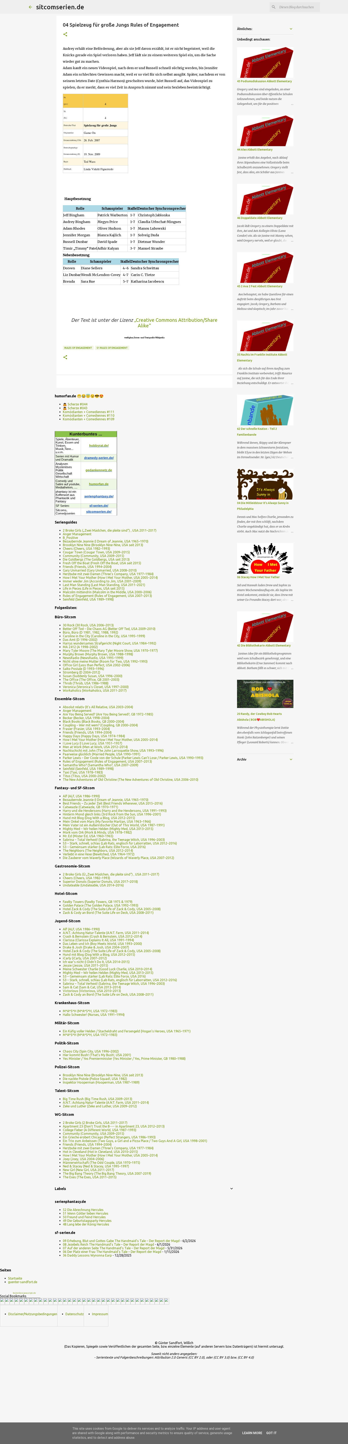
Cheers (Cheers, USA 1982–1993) (86, 548)
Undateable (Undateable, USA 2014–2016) (93, 885)
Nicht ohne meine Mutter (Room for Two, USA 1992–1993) (105, 661)
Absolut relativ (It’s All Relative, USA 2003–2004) (98, 707)
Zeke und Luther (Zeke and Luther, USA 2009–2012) (100, 1106)
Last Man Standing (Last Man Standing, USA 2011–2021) (104, 585)
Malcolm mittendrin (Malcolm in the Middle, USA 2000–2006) (107, 592)
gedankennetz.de (99, 470)
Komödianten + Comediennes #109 (88, 419)
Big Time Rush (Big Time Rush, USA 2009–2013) (97, 1099)
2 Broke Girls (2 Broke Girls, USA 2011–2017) (95, 1122)
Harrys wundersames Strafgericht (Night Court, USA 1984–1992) (109, 643)
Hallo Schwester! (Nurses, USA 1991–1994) (94, 1014)
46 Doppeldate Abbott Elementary (259, 218)
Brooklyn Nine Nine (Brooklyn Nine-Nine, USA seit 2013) (103, 545)
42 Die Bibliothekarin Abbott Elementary (264, 645)
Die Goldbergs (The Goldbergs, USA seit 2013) (96, 559)
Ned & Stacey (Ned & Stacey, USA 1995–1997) (96, 1166)
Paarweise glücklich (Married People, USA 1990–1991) (101, 754)
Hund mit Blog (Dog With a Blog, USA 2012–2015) (99, 818)
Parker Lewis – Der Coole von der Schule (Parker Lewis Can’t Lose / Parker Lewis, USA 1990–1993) (133, 758)
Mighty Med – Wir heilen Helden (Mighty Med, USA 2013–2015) (108, 829)
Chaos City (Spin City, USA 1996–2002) (91, 1051)
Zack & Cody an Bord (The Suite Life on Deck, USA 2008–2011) (108, 912)
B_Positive (70, 537)
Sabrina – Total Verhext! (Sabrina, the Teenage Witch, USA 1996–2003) (114, 839)
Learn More (252, 1433)
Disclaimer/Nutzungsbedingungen (32, 1314)
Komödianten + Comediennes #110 (88, 415)
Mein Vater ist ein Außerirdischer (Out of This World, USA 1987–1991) (114, 825)
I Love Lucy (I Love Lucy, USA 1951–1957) (92, 743)
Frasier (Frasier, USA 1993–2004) (86, 729)
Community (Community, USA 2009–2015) (93, 556)
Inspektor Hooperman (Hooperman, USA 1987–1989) (101, 1082)
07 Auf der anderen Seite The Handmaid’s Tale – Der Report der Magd (114, 1248)
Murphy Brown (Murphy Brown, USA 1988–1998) (98, 654)
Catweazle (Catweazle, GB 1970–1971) (90, 807)
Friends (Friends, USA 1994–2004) (87, 566)
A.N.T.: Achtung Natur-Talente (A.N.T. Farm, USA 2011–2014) (106, 933)
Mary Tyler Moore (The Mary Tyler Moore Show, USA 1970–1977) (110, 650)
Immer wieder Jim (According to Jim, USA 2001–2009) (102, 581)
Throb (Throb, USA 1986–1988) (86, 683)
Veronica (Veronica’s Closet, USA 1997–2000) (96, 687)
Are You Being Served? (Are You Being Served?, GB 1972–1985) (108, 714)
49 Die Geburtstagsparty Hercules (87, 1220)
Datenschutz (74, 1314)
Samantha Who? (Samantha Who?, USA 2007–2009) (100, 765)
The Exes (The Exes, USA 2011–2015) (90, 1177)
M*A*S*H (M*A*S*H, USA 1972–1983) (90, 1011)
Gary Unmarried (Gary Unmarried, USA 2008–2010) (100, 570)
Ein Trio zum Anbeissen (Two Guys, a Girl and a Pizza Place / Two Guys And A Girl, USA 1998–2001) (135, 1141)
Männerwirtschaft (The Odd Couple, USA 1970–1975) (101, 1162)
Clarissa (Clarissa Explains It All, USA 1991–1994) (98, 940)
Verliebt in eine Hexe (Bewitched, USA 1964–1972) (99, 854)
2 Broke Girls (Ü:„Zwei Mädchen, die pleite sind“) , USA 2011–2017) (111, 874)
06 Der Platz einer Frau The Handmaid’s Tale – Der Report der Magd (112, 1251)
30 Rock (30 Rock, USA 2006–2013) (88, 625)
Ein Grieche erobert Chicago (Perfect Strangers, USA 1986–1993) (109, 1137)
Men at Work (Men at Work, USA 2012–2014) (95, 747)
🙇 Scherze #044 (75, 404)
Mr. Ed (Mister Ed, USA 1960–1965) (88, 836)
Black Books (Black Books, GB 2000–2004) (93, 721)
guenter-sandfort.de (22, 1282)
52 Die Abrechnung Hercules (83, 1210)
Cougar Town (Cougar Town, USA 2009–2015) (96, 552)
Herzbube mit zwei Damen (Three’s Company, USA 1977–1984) (108, 574)
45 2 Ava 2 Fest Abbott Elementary (259, 286)
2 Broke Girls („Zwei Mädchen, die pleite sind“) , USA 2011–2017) (109, 530)
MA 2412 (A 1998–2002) (80, 647)
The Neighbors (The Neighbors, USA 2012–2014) (98, 850)
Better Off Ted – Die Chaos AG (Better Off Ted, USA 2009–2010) (109, 629)
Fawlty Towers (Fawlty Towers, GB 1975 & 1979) (98, 902)
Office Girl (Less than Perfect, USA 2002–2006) (96, 665)
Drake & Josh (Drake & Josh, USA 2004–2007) (96, 947)
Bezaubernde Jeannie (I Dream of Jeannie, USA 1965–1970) (105, 541)
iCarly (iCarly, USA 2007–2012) (85, 958)
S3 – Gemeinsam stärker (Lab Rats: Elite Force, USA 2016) (104, 847)
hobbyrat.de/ (99, 445)
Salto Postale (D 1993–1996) (83, 668)
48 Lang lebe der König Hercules (86, 1224)
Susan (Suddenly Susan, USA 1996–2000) (92, 676)
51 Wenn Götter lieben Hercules (85, 1213)
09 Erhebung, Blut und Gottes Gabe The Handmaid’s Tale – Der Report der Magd (121, 1241)
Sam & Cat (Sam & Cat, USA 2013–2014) (92, 987)
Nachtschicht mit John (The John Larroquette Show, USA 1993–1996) (113, 750)
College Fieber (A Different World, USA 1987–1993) (99, 1130)
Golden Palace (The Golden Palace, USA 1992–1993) (100, 905)
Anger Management (77, 534)
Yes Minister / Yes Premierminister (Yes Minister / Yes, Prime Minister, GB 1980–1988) (124, 1058)
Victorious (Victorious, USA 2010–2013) (92, 991)
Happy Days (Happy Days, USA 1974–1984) (94, 736)
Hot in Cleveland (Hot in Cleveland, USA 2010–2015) (100, 1152)
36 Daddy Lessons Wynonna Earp (87, 1255)
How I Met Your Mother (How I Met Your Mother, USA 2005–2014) (110, 577)
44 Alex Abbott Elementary (254, 149)
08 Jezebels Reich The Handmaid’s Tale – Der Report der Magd (108, 1244)
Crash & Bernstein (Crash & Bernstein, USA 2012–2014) (102, 936)
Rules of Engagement (78, 348)
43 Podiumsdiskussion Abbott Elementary (264, 81)
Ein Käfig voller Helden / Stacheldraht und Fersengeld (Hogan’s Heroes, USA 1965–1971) (127, 1031)
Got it (271, 1433)
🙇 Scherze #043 (75, 408)
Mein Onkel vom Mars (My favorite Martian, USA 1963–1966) (107, 821)
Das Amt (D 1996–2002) (80, 639)
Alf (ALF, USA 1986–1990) (81, 796)
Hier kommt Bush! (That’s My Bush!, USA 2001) (97, 1055)
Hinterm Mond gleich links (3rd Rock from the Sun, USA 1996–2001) (112, 814)
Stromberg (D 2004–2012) (81, 672)
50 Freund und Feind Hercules (84, 1217)
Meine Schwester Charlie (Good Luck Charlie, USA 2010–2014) (107, 969)
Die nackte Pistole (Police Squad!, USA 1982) (95, 1079)
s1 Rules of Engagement (112, 348)
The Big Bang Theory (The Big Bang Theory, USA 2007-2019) (107, 1173)
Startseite (15, 1278)
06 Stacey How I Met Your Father (258, 577)
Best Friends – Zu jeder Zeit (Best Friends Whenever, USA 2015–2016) (113, 803)
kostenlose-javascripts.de (24, 1293)
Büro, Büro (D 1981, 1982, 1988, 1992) (90, 632)
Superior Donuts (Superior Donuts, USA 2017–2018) (100, 881)
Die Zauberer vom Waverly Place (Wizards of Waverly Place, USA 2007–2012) (118, 858)
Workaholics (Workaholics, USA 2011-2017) (95, 690)
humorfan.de (99, 484)
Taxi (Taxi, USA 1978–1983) (83, 772)
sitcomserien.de (60, 6)
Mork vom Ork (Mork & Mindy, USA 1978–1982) (97, 832)
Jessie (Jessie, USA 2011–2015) (85, 965)
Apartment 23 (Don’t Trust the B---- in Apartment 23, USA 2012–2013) (114, 1126)
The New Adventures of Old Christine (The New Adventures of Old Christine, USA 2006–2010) (130, 779)
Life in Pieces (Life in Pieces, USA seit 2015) (94, 588)
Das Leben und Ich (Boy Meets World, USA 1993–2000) (102, 943)
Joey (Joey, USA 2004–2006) (83, 1159)
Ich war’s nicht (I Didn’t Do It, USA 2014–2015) (96, 962)
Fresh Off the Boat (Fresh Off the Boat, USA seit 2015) (102, 563)
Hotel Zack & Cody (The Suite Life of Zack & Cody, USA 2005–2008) (112, 909)
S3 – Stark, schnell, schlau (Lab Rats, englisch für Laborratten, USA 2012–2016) (120, 843)
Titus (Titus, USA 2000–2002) (84, 776)
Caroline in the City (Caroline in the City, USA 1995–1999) (104, 636)
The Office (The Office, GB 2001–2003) (91, 679)
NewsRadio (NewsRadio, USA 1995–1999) (93, 658)
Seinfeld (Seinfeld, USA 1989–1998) (88, 599)
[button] (65, 34)
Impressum (100, 1314)
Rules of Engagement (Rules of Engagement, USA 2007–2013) (107, 596)
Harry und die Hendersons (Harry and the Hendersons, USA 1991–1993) (115, 810)
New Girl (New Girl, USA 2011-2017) (88, 1170)
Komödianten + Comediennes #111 (88, 412)
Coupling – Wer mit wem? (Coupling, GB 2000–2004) (100, 725)
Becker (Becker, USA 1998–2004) (86, 718)
